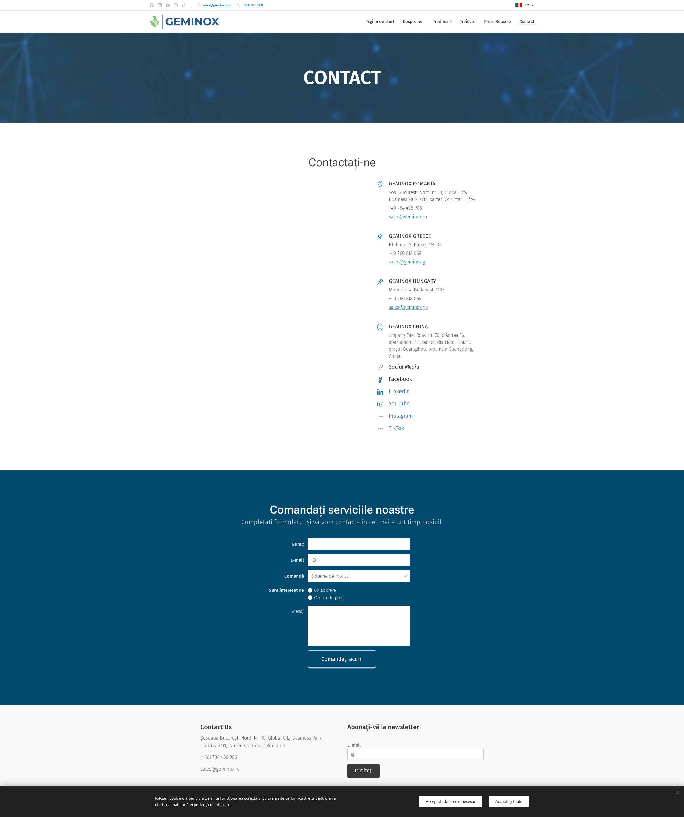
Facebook (400, 379)
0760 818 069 (253, 5)
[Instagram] (175, 5)
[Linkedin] (159, 5)
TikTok (396, 428)
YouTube (399, 403)
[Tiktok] (183, 5)
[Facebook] (151, 5)
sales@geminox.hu (408, 307)
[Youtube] (167, 5)
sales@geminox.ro (216, 5)
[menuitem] (381, 21)
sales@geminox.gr (408, 262)
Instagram (401, 416)
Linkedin (399, 391)
